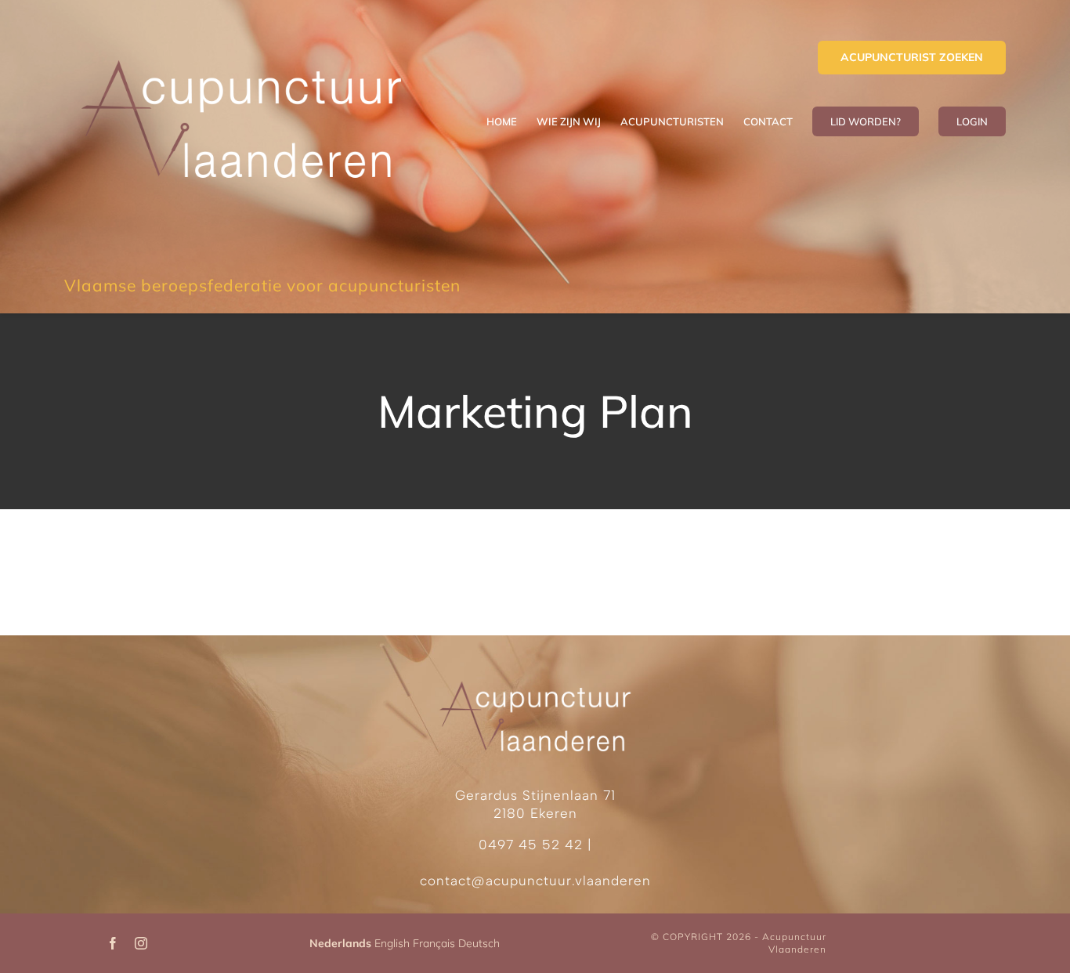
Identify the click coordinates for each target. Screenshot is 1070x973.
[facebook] (113, 943)
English (392, 943)
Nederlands (340, 943)
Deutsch (479, 943)
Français (434, 943)
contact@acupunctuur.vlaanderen (535, 880)
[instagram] (141, 943)
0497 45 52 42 (531, 844)
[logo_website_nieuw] (241, 42)
